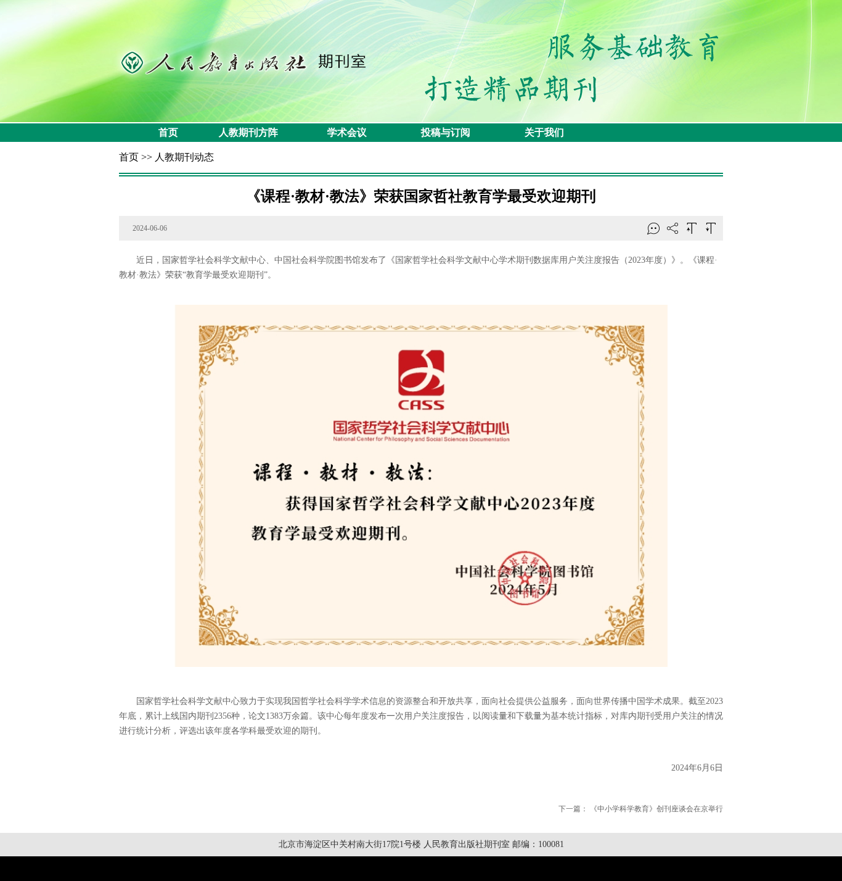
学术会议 (347, 132)
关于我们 (544, 132)
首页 (168, 132)
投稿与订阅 (445, 132)
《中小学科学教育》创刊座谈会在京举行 (656, 808)
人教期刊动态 (184, 157)
